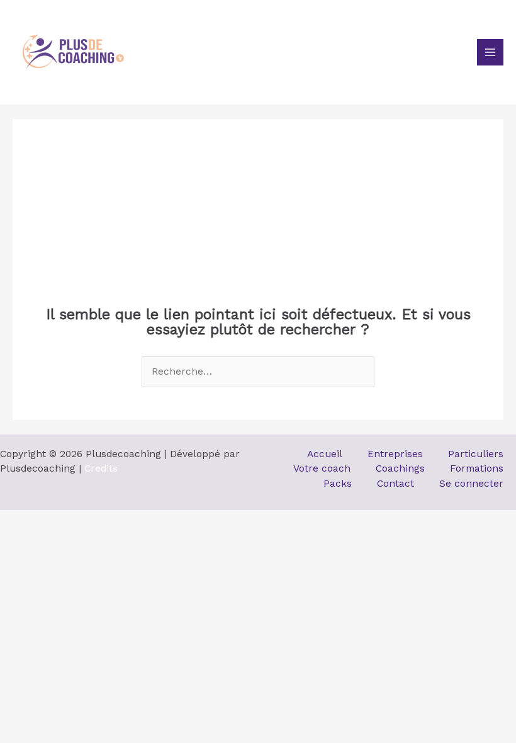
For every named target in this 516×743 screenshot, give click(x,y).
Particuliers (475, 454)
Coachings (400, 468)
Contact (395, 483)
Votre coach (322, 468)
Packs (337, 483)
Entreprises (395, 454)
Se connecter (471, 483)
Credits (101, 468)
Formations (476, 468)
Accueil (324, 454)
